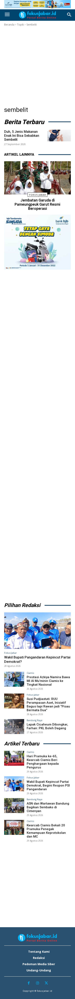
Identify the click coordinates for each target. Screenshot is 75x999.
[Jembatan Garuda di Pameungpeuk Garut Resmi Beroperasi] (37, 177)
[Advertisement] (37, 66)
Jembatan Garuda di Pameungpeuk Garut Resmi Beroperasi (37, 204)
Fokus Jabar (37, 194)
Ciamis (30, 673)
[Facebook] (28, 983)
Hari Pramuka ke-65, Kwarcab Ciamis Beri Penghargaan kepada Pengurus (43, 761)
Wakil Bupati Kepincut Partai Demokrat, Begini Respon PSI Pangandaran (48, 785)
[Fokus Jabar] (38, 14)
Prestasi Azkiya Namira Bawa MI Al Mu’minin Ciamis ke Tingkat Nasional (48, 680)
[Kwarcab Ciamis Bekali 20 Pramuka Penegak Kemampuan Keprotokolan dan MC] (14, 827)
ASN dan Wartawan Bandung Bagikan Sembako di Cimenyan (48, 807)
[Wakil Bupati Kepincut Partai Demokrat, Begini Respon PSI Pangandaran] (14, 783)
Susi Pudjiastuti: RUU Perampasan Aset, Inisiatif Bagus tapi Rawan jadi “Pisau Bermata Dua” (48, 704)
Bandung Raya (34, 720)
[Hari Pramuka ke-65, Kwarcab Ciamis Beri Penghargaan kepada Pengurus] (14, 758)
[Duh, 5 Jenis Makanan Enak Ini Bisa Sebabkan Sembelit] (59, 135)
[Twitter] (46, 983)
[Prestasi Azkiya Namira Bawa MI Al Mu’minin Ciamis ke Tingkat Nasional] (14, 679)
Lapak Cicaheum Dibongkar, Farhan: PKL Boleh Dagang (47, 726)
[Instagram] (37, 983)
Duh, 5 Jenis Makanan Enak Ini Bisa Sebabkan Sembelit (21, 136)
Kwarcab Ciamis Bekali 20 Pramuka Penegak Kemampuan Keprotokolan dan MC (46, 830)
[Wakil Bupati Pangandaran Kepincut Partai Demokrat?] (37, 630)
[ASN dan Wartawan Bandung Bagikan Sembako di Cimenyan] (14, 805)
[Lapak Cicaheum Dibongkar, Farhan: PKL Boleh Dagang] (14, 726)
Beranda (9, 24)
